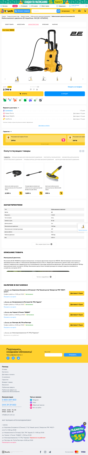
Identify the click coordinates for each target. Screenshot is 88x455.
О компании (6, 377)
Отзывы (4, 369)
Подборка (7, 157)
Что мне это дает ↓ (45, 144)
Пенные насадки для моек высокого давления (27, 157)
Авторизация (66, 11)
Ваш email (47, 352)
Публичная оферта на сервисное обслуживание (11, 390)
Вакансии (5, 385)
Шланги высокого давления (13, 159)
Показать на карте (10, 297)
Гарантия (5, 379)
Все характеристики (43, 244)
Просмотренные (82, 230)
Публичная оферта (8, 387)
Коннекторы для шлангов (70, 157)
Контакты (5, 372)
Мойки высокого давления (58, 209)
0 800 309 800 (9, 400)
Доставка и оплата (44, 125)
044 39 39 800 (9, 405)
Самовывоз (9, 110)
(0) (38, 87)
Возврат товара (7, 382)
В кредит (64, 94)
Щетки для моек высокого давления (67, 159)
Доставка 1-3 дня (76, 293)
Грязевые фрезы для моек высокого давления (39, 159)
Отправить (72, 354)
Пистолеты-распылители (52, 157)
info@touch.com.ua (8, 415)
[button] (80, 151)
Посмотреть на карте (9, 442)
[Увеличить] (44, 51)
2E (52, 212)
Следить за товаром (75, 87)
